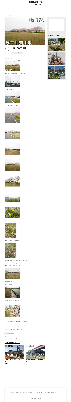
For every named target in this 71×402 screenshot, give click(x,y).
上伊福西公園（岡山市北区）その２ (13, 359)
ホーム (6, 15)
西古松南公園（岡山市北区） (11, 338)
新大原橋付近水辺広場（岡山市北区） (35, 359)
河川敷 (8, 332)
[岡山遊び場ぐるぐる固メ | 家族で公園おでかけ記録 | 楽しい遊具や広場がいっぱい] (35, 3)
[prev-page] (5, 363)
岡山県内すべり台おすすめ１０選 (56, 72)
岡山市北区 (13, 15)
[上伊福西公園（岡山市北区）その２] (14, 352)
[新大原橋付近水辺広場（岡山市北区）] (35, 352)
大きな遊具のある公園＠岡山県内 (56, 58)
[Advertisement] (35, 10)
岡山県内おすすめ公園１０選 (56, 44)
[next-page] (6, 363)
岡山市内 (9, 15)
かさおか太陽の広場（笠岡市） (38, 338)
